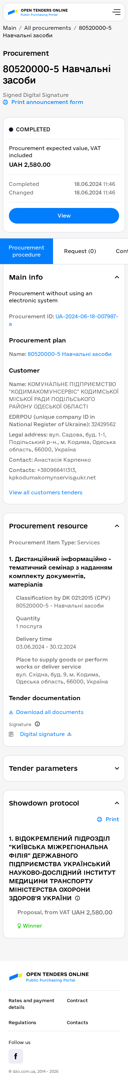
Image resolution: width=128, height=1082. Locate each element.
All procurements (47, 28)
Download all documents (50, 712)
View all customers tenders (45, 492)
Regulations (22, 1022)
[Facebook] (16, 1056)
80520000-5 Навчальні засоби (70, 354)
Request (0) (80, 251)
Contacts (77, 1022)
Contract (77, 1000)
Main (9, 28)
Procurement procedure (26, 251)
